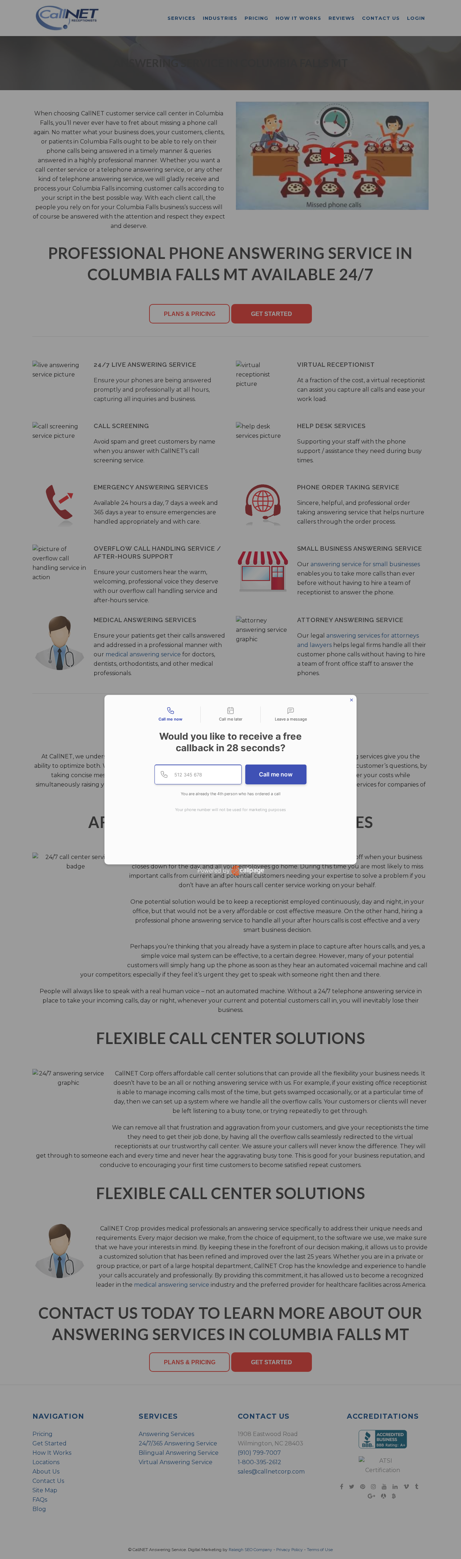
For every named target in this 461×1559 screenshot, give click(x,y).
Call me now (275, 774)
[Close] (351, 700)
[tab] (170, 715)
